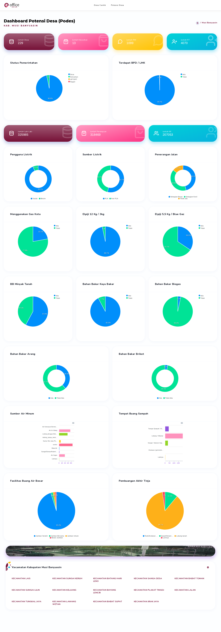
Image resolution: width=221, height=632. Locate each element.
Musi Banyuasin (209, 22)
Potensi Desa (117, 5)
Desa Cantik (100, 5)
